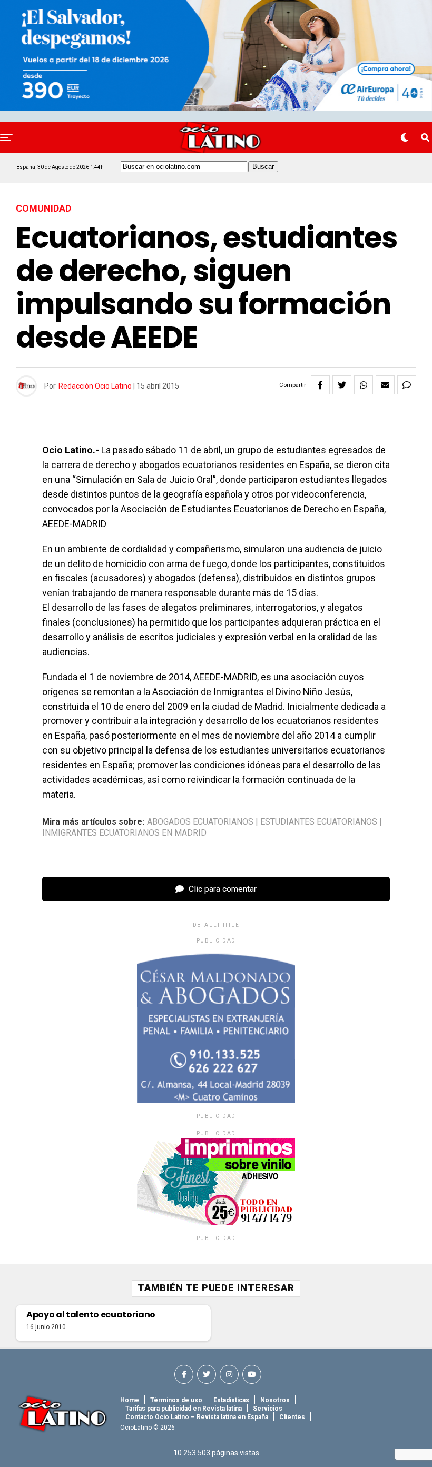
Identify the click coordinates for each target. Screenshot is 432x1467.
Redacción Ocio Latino (95, 386)
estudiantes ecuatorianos (318, 822)
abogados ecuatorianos (200, 822)
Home (129, 1400)
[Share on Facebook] (320, 384)
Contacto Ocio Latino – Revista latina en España (196, 1417)
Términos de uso (176, 1400)
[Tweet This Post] (341, 384)
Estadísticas (231, 1400)
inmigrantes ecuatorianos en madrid (124, 833)
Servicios (267, 1408)
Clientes (292, 1417)
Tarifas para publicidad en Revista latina (183, 1408)
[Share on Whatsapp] (363, 384)
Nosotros (275, 1400)
